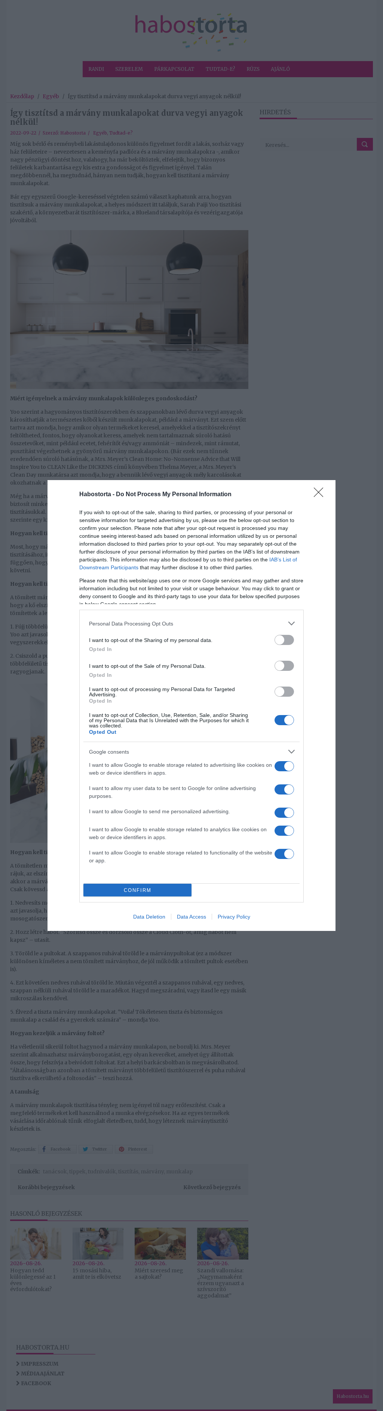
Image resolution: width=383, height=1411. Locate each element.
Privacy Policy (234, 917)
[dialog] (191, 705)
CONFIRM (137, 890)
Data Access (191, 917)
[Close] (321, 495)
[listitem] (191, 623)
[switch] (284, 640)
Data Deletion (149, 917)
